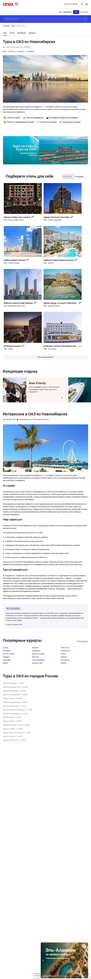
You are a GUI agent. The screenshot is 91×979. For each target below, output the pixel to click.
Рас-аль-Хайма (8, 654)
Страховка (30, 51)
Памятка (20, 51)
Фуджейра (36, 651)
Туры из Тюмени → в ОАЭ (12, 736)
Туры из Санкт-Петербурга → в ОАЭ (16, 733)
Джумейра (7, 660)
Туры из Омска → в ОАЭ (12, 717)
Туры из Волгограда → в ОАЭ (14, 691)
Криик (63, 654)
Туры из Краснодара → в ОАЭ (14, 706)
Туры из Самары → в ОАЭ (13, 729)
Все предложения (45, 357)
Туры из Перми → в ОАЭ (12, 721)
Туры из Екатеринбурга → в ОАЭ (15, 695)
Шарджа (6, 657)
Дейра (5, 663)
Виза (5, 51)
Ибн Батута (65, 648)
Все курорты (82, 641)
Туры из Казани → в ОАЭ (12, 698)
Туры (13, 26)
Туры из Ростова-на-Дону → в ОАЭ (16, 725)
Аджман (35, 648)
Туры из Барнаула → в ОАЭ (13, 683)
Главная (6, 26)
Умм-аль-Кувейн (38, 654)
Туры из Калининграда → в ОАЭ (15, 702)
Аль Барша (65, 660)
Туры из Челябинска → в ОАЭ (14, 740)
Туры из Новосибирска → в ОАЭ (15, 714)
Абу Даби (6, 651)
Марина (64, 657)
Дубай (5, 648)
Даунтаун (35, 657)
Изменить (84, 12)
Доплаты (11, 51)
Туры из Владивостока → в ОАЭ (15, 687)
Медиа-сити (65, 651)
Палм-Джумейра (38, 660)
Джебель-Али (37, 663)
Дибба (63, 663)
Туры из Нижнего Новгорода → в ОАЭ (17, 710)
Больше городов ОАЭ (14, 625)
